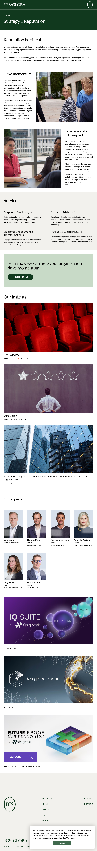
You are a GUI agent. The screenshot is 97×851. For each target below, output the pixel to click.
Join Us (45, 821)
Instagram (88, 804)
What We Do (47, 798)
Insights (46, 804)
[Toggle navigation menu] (90, 4)
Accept (62, 843)
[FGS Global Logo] (15, 4)
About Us (46, 810)
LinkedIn (88, 798)
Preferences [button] (70, 838)
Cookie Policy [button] (80, 835)
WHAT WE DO (11, 15)
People (45, 815)
